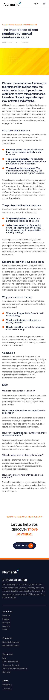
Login (35, 4)
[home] (11, 3)
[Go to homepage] (24, 571)
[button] (44, 3)
